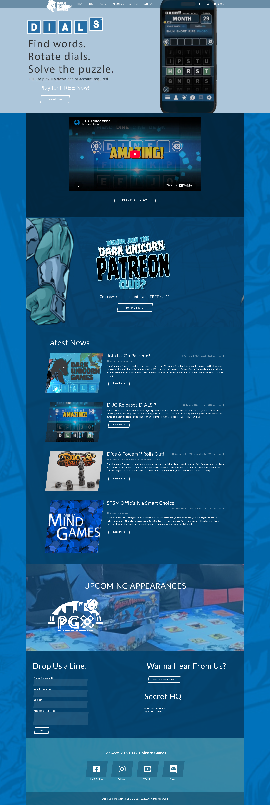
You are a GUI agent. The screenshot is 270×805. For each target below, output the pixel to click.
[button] (208, 4)
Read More (119, 383)
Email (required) (43, 688)
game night (134, 459)
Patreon (113, 361)
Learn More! (55, 99)
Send (41, 730)
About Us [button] (118, 4)
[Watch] (148, 769)
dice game (115, 459)
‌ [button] (220, 4)
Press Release (125, 361)
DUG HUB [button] (134, 4)
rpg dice (156, 459)
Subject (38, 699)
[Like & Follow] (97, 769)
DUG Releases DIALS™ (131, 405)
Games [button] (102, 4)
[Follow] (122, 769)
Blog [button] (91, 4)
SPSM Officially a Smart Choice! (141, 503)
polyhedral (146, 459)
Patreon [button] (148, 4)
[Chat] (173, 769)
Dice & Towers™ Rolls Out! (136, 454)
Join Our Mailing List (164, 679)
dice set (124, 459)
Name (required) (43, 678)
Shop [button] (80, 4)
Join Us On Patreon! (128, 355)
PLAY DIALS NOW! (135, 200)
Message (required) (45, 710)
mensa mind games (119, 513)
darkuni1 (219, 356)
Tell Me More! (135, 307)
